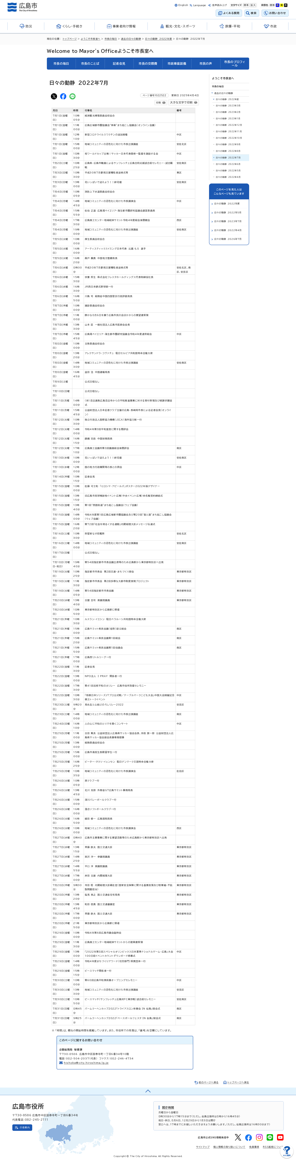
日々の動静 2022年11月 (229, 132)
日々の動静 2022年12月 (229, 125)
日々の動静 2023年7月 (228, 221)
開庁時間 (168, 1107)
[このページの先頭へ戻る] (148, 1091)
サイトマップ (203, 1147)
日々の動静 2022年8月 (228, 151)
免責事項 (254, 1147)
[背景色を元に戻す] (272, 5)
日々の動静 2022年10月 (229, 138)
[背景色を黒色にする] (285, 5)
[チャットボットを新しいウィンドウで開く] (286, 1157)
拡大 (253, 5)
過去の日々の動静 (131, 39)
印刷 (158, 102)
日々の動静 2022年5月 (228, 171)
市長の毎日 (111, 39)
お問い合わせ (277, 13)
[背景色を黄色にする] (281, 5)
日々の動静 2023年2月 (228, 112)
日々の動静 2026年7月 (228, 239)
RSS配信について (273, 1147)
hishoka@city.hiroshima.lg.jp (86, 1063)
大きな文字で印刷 (181, 102)
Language (199, 5)
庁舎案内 (25, 1127)
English (183, 5)
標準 (246, 5)
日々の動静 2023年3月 (228, 106)
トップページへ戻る (238, 1082)
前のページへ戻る (209, 1082)
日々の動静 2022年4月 (228, 177)
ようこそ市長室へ (90, 39)
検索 (254, 13)
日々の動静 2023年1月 (228, 119)
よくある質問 (231, 13)
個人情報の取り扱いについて (229, 1147)
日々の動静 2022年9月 (228, 144)
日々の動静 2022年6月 (228, 164)
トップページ (70, 39)
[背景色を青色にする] (277, 5)
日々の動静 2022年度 (158, 39)
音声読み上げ (219, 5)
